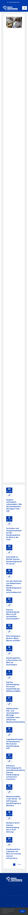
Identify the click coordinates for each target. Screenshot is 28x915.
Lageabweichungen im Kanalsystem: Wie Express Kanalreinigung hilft (14, 744)
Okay (22, 911)
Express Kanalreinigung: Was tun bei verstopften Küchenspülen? (13, 614)
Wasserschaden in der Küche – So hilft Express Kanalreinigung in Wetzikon (13, 801)
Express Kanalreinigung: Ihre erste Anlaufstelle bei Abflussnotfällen (13, 686)
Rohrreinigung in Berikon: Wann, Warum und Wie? (13, 638)
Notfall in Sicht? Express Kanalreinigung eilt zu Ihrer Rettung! (13, 827)
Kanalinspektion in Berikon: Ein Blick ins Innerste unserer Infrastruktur (13, 854)
